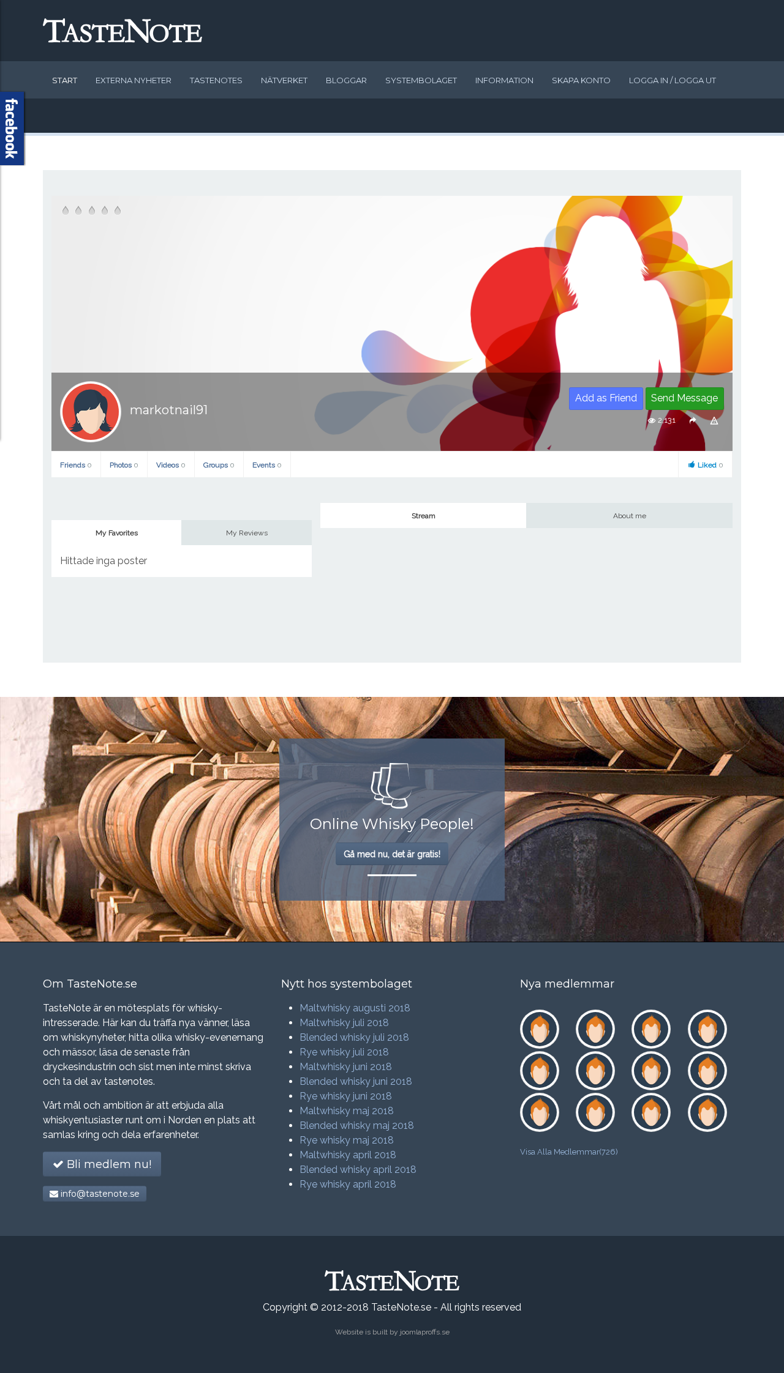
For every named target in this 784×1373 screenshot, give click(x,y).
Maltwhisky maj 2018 (347, 1111)
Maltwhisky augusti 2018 (355, 1008)
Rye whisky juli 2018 (344, 1052)
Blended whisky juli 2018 (354, 1037)
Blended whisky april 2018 (358, 1169)
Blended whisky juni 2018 (356, 1081)
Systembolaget (421, 80)
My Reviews (247, 533)
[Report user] (714, 420)
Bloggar (346, 80)
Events (267, 465)
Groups (219, 465)
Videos (171, 465)
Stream (423, 516)
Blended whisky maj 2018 (357, 1125)
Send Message (684, 398)
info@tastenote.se (99, 1193)
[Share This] (692, 420)
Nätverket (284, 80)
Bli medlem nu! (107, 1164)
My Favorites (117, 533)
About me (629, 516)
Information (504, 80)
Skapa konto (581, 80)
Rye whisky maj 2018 (347, 1140)
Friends (76, 465)
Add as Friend (606, 398)
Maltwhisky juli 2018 (344, 1023)
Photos (124, 465)
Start (64, 80)
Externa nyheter (134, 80)
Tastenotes (216, 80)
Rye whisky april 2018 (348, 1184)
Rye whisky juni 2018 (346, 1096)
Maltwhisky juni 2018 (346, 1067)
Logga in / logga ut (672, 80)
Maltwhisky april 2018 (348, 1155)
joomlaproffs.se (425, 1332)
